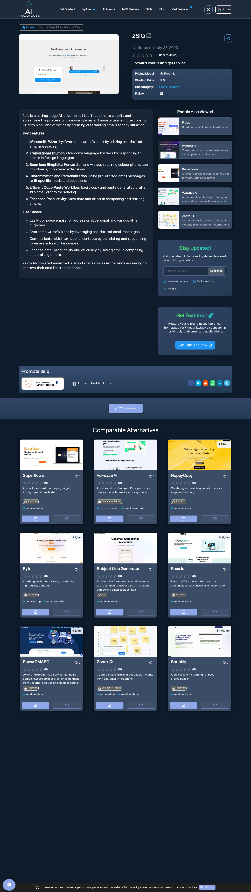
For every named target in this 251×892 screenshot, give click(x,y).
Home (30, 27)
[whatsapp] (212, 383)
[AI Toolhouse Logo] (28, 9)
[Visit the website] (35, 519)
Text (42, 27)
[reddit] (205, 383)
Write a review (127, 408)
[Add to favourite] (67, 519)
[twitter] (198, 383)
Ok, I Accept (207, 887)
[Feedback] (9, 885)
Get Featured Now (193, 345)
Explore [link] (86, 9)
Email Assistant (60, 27)
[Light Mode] (208, 9)
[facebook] (191, 383)
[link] (67, 9)
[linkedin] (219, 383)
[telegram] (227, 383)
